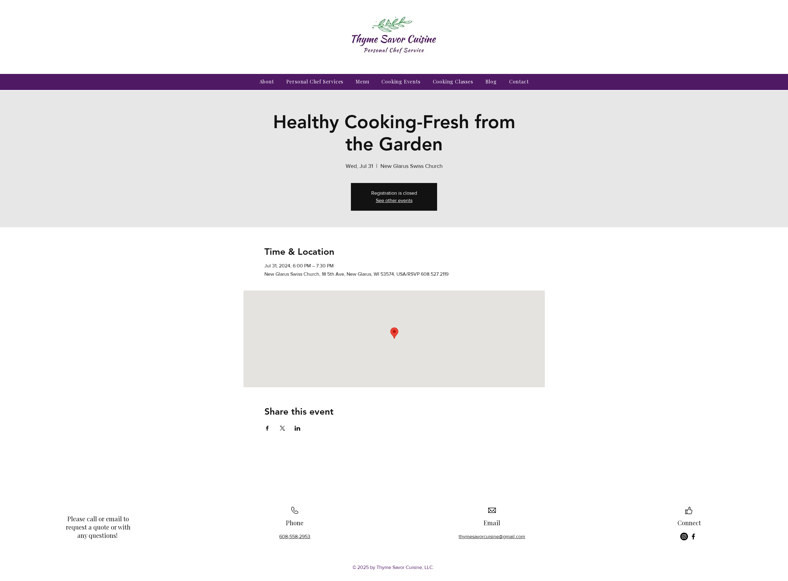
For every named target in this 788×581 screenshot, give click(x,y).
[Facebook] (693, 536)
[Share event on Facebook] (267, 428)
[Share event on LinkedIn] (297, 428)
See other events (394, 200)
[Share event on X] (282, 428)
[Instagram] (684, 536)
